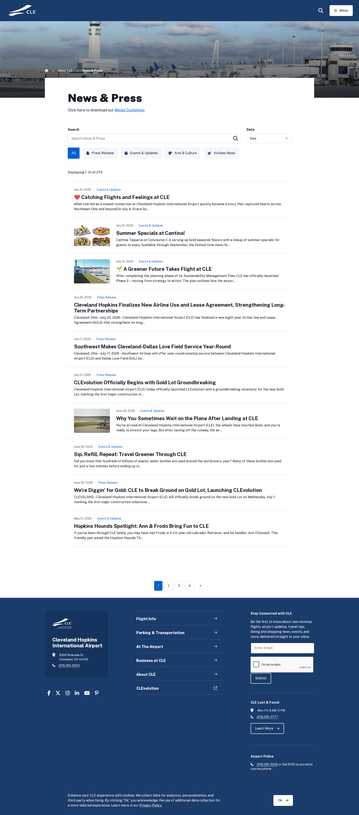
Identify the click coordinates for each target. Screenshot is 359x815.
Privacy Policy (150, 805)
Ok (280, 800)
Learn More (264, 728)
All (73, 153)
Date (250, 130)
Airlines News (224, 153)
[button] (320, 10)
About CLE (65, 70)
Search (73, 130)
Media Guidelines (129, 110)
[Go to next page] (200, 586)
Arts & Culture (185, 153)
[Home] (19, 11)
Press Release (103, 153)
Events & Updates (144, 153)
